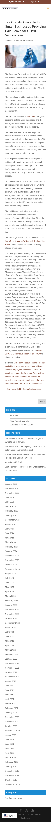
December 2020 (12, 717)
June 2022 (9, 636)
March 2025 (10, 506)
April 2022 (9, 645)
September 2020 (12, 730)
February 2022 (11, 654)
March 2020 (10, 757)
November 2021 (12, 668)
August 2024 (10, 524)
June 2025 (9, 502)
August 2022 (10, 627)
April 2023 (9, 592)
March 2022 (10, 650)
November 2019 (12, 775)
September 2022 (12, 623)
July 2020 (9, 739)
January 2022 (11, 659)
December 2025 (12, 488)
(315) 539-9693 (16, 2)
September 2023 (12, 569)
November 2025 (12, 493)
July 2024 (9, 529)
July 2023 (9, 578)
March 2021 (10, 704)
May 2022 (9, 641)
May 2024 (9, 538)
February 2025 (11, 511)
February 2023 (11, 600)
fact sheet (31, 116)
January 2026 (11, 484)
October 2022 (11, 618)
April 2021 (9, 699)
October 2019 (11, 780)
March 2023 (10, 596)
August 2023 (10, 574)
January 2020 (11, 766)
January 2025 (11, 515)
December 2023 (12, 556)
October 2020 (11, 726)
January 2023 (11, 605)
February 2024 (11, 547)
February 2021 (11, 708)
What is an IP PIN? (13, 462)
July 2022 (9, 632)
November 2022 (12, 614)
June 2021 (9, 690)
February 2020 (11, 762)
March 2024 (10, 542)
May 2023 (9, 587)
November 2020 (12, 721)
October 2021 (11, 672)
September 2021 (12, 677)
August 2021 (10, 681)
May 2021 (9, 695)
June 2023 (9, 583)
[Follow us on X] (26, 810)
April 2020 (9, 753)
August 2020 (10, 735)
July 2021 (9, 686)
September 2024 (12, 520)
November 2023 (12, 560)
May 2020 (9, 748)
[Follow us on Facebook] (20, 810)
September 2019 (12, 784)
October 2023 (11, 565)
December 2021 (12, 663)
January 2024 (11, 551)
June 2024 (9, 533)
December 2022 (12, 609)
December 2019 (12, 771)
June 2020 (9, 744)
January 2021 (11, 713)
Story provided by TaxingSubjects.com (24, 389)
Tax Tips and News (26, 40)
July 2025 (9, 497)
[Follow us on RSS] (32, 810)
